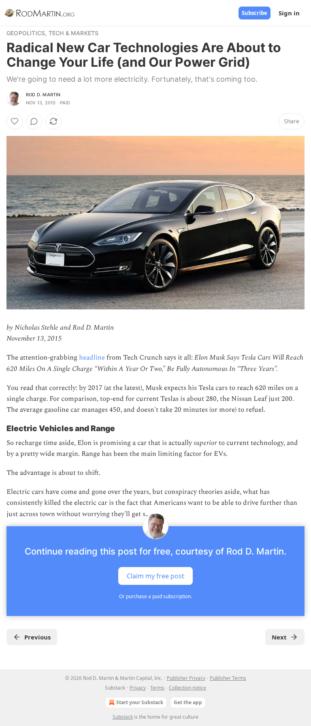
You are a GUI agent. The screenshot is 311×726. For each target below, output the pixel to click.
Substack (123, 716)
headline (92, 357)
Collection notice (187, 687)
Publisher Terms (228, 678)
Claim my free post (155, 575)
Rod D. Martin (43, 94)
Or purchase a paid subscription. (155, 596)
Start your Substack (139, 702)
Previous (37, 637)
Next (279, 637)
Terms (157, 687)
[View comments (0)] (34, 121)
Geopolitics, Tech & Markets (52, 33)
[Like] (14, 121)
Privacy (138, 687)
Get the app (188, 702)
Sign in (289, 13)
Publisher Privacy (186, 678)
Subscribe (254, 13)
